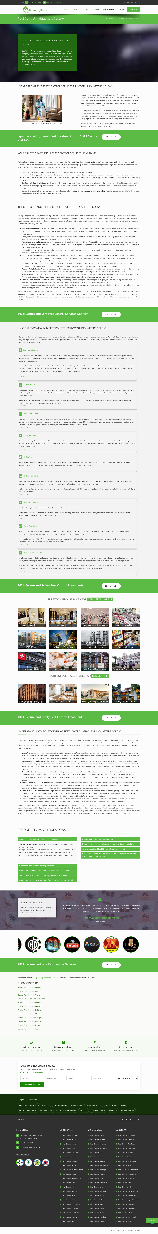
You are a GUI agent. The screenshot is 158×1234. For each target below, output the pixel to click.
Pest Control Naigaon (125, 1152)
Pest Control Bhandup (98, 1144)
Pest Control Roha (124, 1183)
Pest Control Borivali (69, 1144)
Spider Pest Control (31, 435)
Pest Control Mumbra (98, 1217)
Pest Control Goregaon (70, 1152)
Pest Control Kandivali (126, 1140)
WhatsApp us (38, 1073)
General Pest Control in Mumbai (29, 987)
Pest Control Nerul (97, 1213)
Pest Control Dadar (69, 1165)
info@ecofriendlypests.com (56, 3)
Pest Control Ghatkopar (98, 1148)
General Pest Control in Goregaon (30, 1017)
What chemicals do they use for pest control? (37, 866)
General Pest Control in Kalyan (29, 1025)
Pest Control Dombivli (70, 1191)
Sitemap (137, 1230)
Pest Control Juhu (96, 1187)
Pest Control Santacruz (98, 1183)
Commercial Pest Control (67, 1110)
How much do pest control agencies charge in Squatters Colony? (108, 844)
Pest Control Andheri (69, 1157)
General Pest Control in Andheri (29, 1002)
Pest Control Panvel (97, 1208)
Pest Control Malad (69, 1148)
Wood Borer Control (32, 414)
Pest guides (113, 1110)
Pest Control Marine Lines (127, 1196)
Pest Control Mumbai (70, 1135)
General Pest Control (26, 1105)
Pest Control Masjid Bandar (128, 1191)
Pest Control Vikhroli (97, 1196)
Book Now (133, 9)
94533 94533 (26, 1073)
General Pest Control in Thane (29, 995)
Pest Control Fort (68, 1221)
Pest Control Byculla (69, 1217)
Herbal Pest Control (47, 1110)
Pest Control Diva (68, 1196)
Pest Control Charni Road (71, 1213)
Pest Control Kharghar (126, 1204)
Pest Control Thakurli (97, 1204)
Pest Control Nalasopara (127, 1161)
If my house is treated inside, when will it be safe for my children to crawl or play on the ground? (109, 855)
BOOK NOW (152, 1221)
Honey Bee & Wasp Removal (116, 1105)
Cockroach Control (30, 350)
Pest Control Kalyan (97, 1135)
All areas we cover (127, 1110)
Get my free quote (32, 1084)
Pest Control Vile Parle (98, 1191)
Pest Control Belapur (97, 1221)
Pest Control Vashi (68, 1183)
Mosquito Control (77, 1105)
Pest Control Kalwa (125, 1213)
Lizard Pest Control (31, 526)
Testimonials (108, 9)
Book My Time (111, 137)
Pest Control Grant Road (127, 1217)
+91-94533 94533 (35, 3)
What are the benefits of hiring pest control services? (103, 849)
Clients (96, 9)
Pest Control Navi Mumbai (71, 1178)
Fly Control (28, 457)
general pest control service (47, 978)
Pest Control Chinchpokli (71, 1204)
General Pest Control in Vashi (28, 1029)
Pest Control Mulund (97, 1140)
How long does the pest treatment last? (98, 839)
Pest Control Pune (68, 1187)
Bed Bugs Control (31, 502)
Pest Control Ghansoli (126, 1178)
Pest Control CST (68, 1200)
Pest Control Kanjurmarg (127, 1208)
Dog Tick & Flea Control (27, 1110)
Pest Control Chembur (70, 1208)
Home (66, 9)
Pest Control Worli (124, 1221)
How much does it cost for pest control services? (39, 839)
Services (76, 9)
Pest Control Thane (69, 1174)
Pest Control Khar (96, 1178)
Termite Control (30, 384)
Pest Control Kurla (96, 1152)
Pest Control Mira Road (126, 1144)
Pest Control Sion (96, 1157)
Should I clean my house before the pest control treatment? (43, 875)
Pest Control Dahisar (69, 1140)
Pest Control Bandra (69, 1161)
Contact (121, 9)
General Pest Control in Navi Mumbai (31, 999)
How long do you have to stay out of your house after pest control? (46, 880)
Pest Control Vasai (124, 1157)
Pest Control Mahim (97, 1174)
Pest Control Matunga (98, 1170)
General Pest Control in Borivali (29, 1006)
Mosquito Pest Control (33, 552)
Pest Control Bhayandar (126, 1148)
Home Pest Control (98, 1110)
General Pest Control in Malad (29, 1014)
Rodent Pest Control (32, 476)
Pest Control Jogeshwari (126, 1135)
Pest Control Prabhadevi (99, 1165)
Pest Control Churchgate (127, 1174)
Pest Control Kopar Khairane (128, 1200)
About (86, 9)
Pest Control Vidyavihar (98, 1200)
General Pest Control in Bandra (29, 1021)
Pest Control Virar (124, 1165)
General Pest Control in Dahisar (29, 1010)
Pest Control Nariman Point (128, 1170)
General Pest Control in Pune (28, 991)
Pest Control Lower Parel (99, 1161)
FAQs (125, 1230)
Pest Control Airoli (124, 1187)
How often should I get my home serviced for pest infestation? (44, 870)
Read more (22, 377)
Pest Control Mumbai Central (72, 1170)
